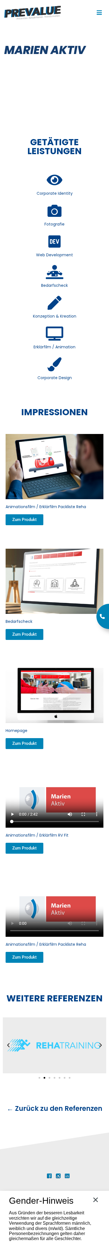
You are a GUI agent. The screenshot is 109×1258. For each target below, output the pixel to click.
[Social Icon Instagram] (58, 1176)
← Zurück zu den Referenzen (54, 1108)
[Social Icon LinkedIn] (67, 1176)
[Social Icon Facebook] (49, 1176)
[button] (8, 1045)
